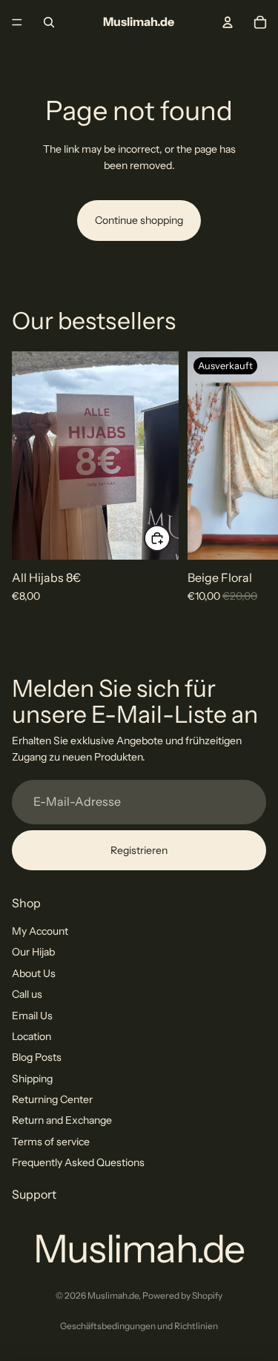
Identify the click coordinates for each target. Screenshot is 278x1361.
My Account (40, 931)
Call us (27, 994)
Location (31, 1036)
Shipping (32, 1078)
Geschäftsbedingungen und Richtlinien (139, 1325)
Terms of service (51, 1141)
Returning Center (52, 1099)
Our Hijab (33, 951)
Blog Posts (37, 1057)
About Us (34, 973)
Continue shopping (139, 220)
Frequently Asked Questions (78, 1162)
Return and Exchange (62, 1120)
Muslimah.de (113, 1295)
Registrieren (139, 850)
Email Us (32, 1015)
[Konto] (227, 22)
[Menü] (17, 22)
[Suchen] (49, 22)
